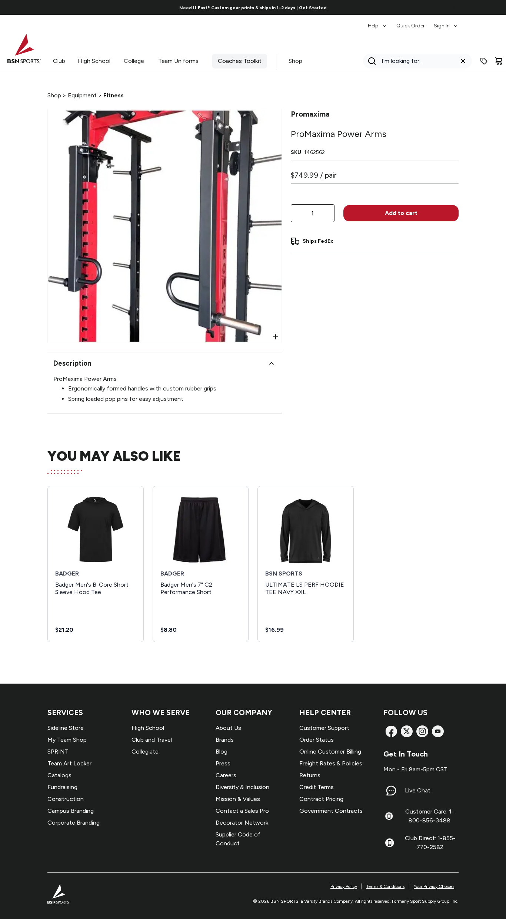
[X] (407, 731)
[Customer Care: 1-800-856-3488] (389, 816)
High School (94, 60)
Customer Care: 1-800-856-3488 (429, 816)
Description (72, 363)
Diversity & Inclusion (242, 787)
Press (223, 763)
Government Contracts (331, 810)
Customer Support (324, 727)
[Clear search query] (463, 61)
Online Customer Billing (330, 751)
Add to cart (401, 213)
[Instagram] (422, 731)
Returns (309, 775)
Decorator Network (242, 822)
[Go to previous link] (51, 7)
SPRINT (58, 751)
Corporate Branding (73, 822)
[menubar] (413, 22)
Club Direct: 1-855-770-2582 (430, 843)
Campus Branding (70, 810)
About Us (228, 727)
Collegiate (145, 751)
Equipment (82, 95)
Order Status (316, 739)
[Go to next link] (454, 7)
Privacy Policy (343, 886)
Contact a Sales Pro (242, 810)
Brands (225, 739)
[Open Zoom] (275, 336)
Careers (226, 775)
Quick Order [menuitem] (410, 26)
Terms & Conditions (385, 886)
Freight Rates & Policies (330, 763)
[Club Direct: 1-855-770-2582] (389, 843)
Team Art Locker (69, 763)
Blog (221, 751)
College (134, 60)
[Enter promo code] (483, 61)
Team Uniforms (178, 60)
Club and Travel (152, 739)
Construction (65, 798)
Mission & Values (238, 798)
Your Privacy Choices (434, 886)
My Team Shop (67, 739)
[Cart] (498, 61)
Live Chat (417, 790)
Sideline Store (65, 727)
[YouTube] (438, 731)
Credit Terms (316, 787)
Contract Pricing (321, 798)
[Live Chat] (391, 790)
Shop (295, 60)
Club (59, 60)
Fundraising (62, 787)
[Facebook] (391, 731)
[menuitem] (377, 22)
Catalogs (59, 775)
